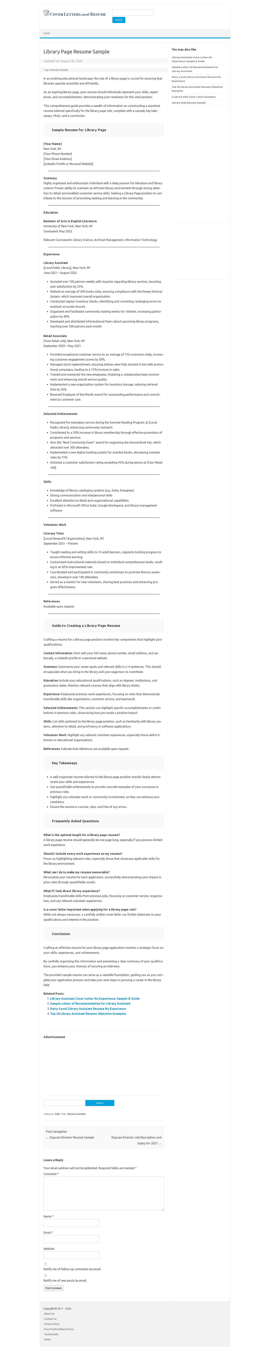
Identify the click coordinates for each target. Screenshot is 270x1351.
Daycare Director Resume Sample (70, 1137)
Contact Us (50, 1318)
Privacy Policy (52, 1324)
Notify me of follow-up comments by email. (72, 1269)
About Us (49, 1313)
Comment (51, 1174)
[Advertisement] (104, 1065)
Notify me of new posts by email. (65, 1280)
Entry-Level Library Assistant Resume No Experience (88, 1008)
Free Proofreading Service (59, 1329)
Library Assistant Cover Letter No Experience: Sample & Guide (95, 998)
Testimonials (51, 1334)
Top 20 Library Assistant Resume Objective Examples (88, 1013)
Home (46, 33)
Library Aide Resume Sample (189, 102)
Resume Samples (59, 70)
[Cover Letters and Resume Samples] (74, 15)
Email (48, 1232)
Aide (57, 1114)
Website (49, 1248)
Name (48, 1216)
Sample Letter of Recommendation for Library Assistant (90, 1003)
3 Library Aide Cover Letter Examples (194, 97)
